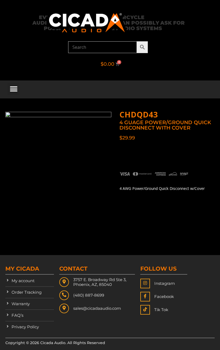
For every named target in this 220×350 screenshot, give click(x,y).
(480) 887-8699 (88, 295)
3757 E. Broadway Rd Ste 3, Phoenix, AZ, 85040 (99, 282)
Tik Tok (161, 309)
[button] (14, 89)
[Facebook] (145, 296)
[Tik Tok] (145, 310)
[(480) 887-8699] (64, 295)
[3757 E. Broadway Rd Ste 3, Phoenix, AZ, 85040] (64, 282)
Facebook (164, 296)
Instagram (164, 283)
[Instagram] (145, 283)
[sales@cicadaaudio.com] (64, 308)
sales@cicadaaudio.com (97, 308)
